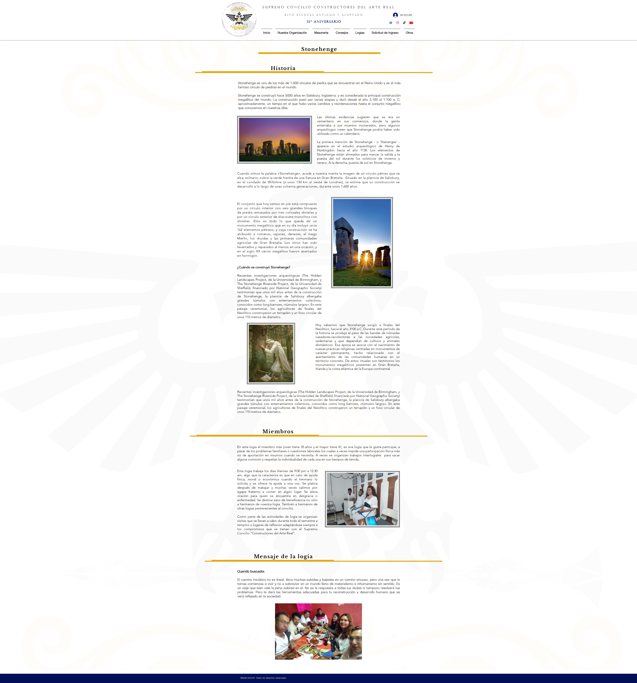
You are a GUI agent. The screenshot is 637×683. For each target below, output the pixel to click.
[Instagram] (397, 23)
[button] (318, 631)
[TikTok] (404, 23)
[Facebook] (390, 23)
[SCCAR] (411, 23)
